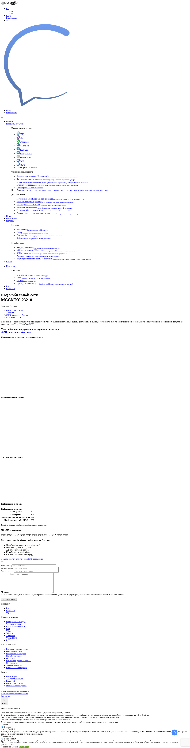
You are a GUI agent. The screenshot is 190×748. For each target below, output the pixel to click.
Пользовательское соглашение (14, 694)
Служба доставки (14, 656)
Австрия (10, 313)
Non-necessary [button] (7, 736)
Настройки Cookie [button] (10, 747)
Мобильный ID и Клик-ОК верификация (51, 199)
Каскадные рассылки (15, 626)
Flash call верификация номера (45, 202)
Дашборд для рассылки (47, 176)
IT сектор (10, 658)
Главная (9, 121)
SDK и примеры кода (42, 253)
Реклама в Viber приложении (44, 210)
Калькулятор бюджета (44, 207)
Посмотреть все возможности (30, 188)
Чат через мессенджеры (46, 179)
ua (12, 13)
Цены (8, 216)
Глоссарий (39, 235)
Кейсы (34, 238)
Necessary (8, 727)
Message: (5, 592)
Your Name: (6, 566)
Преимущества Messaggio (45, 283)
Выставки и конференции (17, 649)
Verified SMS (25, 157)
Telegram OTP (26, 153)
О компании (32, 275)
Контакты (26, 280)
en (12, 11)
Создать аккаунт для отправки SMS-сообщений (22, 559)
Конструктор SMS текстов (41, 204)
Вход (8, 15)
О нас (8, 613)
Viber (22, 138)
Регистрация (11, 18)
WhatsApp (24, 142)
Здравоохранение (14, 665)
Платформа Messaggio (15, 622)
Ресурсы (10, 221)
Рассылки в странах (38, 256)
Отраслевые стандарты (16, 686)
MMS (22, 165)
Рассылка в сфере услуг (16, 668)
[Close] (2, 117)
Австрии (43, 525)
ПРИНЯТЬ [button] (24, 747)
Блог (8, 286)
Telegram (24, 150)
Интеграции (11, 218)
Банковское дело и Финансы (18, 661)
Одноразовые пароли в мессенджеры (48, 213)
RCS (22, 161)
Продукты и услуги (15, 124)
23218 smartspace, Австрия (17, 315)
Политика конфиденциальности (15, 691)
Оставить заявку (9, 599)
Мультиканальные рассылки (52, 182)
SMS (22, 134)
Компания (10, 266)
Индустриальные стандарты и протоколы (54, 259)
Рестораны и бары (14, 651)
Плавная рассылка (47, 185)
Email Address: (7, 568)
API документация (38, 247)
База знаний (32, 229)
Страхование (12, 663)
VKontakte (24, 146)
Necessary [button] (5, 724)
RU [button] (7, 8)
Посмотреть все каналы (27, 167)
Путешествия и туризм (16, 654)
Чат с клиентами (13, 624)
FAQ (32, 232)
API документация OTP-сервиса (46, 250)
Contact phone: (7, 571)
